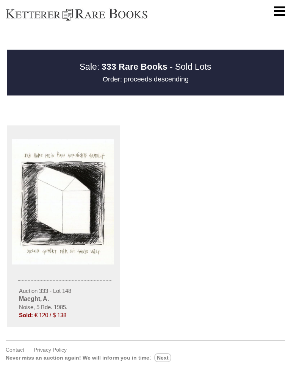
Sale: (123, 67)
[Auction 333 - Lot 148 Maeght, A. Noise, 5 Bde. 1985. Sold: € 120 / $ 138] (63, 263)
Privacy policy (50, 350)
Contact (15, 350)
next (163, 358)
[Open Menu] (279, 11)
